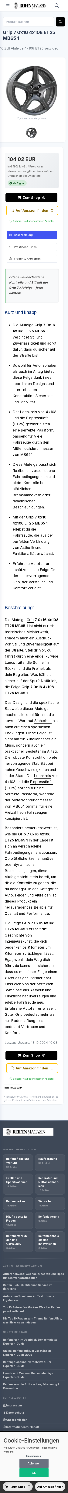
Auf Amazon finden (32, 210)
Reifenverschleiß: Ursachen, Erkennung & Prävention (31, 1386)
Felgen (20, 895)
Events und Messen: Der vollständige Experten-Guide (28, 1375)
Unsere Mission (16, 1419)
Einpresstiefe (41, 782)
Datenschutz (15, 1412)
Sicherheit (43, 721)
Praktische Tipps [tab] (25, 247)
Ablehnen (34, 1463)
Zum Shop (31, 198)
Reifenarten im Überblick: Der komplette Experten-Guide (30, 1341)
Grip (30, 620)
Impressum (14, 1405)
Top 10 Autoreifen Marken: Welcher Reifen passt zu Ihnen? (31, 1309)
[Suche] (60, 21)
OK (34, 1472)
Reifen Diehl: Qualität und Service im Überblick (27, 1287)
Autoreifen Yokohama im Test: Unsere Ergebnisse (28, 1298)
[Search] (56, 5)
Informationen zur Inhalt (22, 1427)
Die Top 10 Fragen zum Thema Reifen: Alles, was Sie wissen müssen (32, 1320)
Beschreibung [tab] (23, 234)
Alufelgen (43, 895)
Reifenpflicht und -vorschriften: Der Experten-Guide (27, 1363)
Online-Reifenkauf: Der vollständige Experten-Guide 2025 (27, 1352)
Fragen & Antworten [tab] (27, 258)
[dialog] (34, 1456)
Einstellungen (33, 1456)
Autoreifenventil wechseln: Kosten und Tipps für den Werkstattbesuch (33, 1275)
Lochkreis (42, 776)
